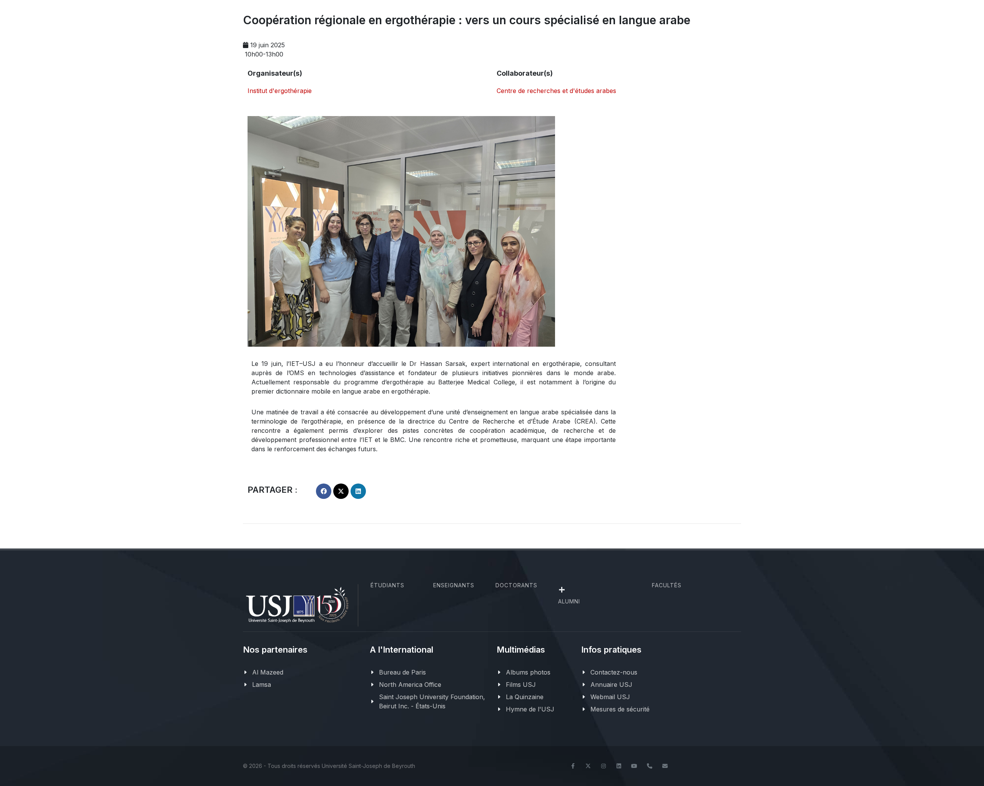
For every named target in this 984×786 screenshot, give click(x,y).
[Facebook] (572, 766)
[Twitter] (588, 766)
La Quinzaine (525, 697)
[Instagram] (603, 766)
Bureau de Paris (402, 672)
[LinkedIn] (619, 766)
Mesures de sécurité (620, 709)
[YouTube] (634, 766)
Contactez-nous (613, 672)
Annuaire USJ (611, 684)
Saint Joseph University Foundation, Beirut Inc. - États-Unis (432, 701)
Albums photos (528, 672)
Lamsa (261, 684)
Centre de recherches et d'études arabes (556, 91)
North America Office (410, 684)
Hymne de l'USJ (530, 709)
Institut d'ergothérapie (280, 91)
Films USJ (521, 684)
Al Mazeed (267, 672)
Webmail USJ (610, 697)
